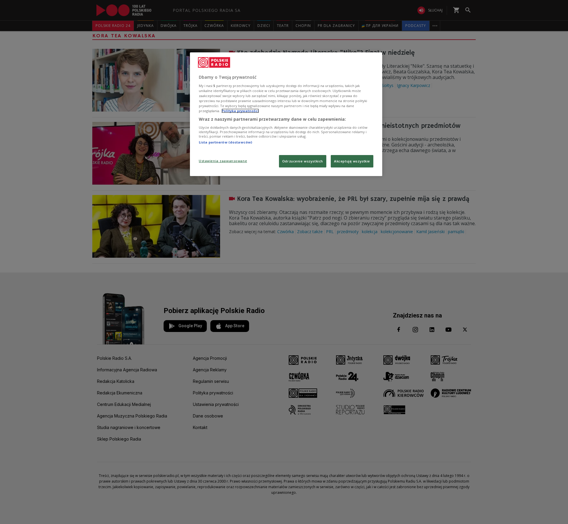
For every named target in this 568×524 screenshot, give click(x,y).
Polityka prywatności (240, 111)
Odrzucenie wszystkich (302, 161)
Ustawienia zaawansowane (223, 161)
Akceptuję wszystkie (352, 161)
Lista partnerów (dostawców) (225, 142)
